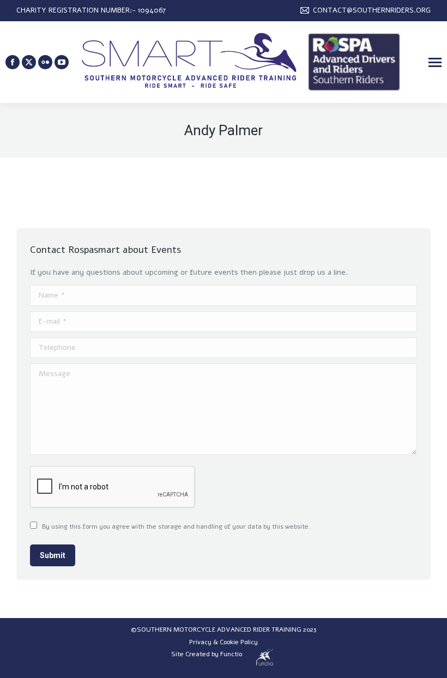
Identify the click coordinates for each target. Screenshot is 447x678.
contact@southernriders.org (372, 10)
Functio (231, 654)
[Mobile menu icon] (435, 62)
